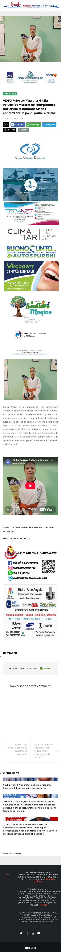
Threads (11, 130)
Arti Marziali (10, 94)
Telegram (50, 124)
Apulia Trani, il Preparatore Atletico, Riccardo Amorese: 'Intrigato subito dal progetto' (27, 786)
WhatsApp (35, 124)
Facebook (19, 124)
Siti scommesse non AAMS (10, 853)
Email (24, 130)
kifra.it (43, 904)
